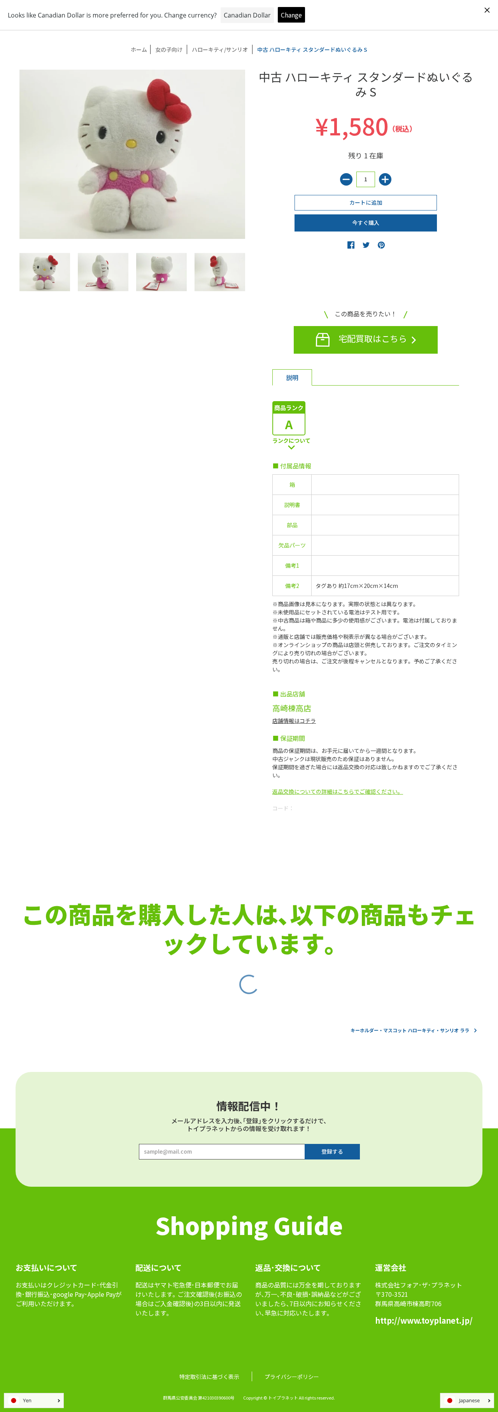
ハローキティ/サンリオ (220, 49)
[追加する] (385, 179)
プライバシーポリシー (292, 1376)
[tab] (292, 377)
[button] (350, 245)
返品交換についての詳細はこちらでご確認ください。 (337, 791)
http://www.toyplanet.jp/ (424, 1320)
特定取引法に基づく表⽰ (209, 1376)
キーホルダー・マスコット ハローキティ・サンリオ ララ (410, 1030)
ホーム (139, 49)
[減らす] (346, 179)
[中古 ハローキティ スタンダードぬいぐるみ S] (44, 272)
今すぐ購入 (365, 222)
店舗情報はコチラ (294, 720)
